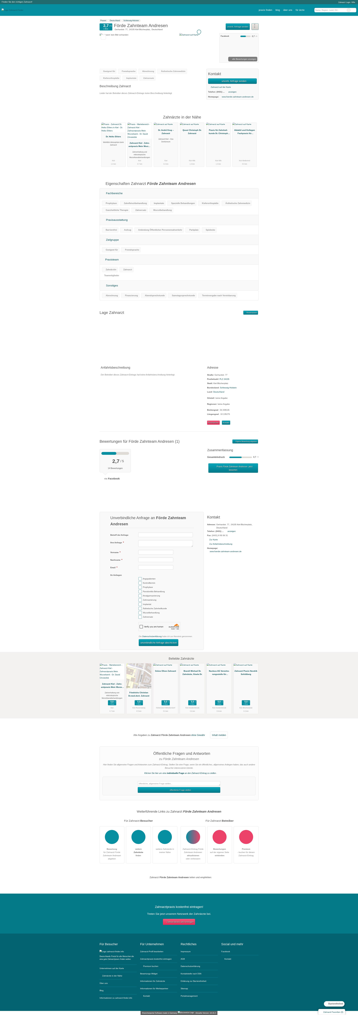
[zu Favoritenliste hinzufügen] (103, 37)
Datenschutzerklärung (152, 636)
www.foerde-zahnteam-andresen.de (238, 97)
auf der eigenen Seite (219, 852)
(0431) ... (220, 92)
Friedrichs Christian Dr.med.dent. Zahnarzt (138, 694)
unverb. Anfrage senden (237, 27)
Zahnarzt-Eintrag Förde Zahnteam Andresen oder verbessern (193, 854)
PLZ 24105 (224, 379)
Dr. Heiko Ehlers (113, 136)
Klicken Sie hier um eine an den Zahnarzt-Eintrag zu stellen (180, 773)
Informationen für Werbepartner (154, 988)
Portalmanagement (189, 996)
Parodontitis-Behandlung (154, 591)
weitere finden (138, 852)
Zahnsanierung (149, 600)
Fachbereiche (114, 193)
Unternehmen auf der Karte (112, 968)
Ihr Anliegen (116, 575)
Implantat (147, 604)
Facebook (225, 951)
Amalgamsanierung (151, 596)
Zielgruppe (112, 239)
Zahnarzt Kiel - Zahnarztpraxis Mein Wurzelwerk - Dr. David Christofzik (140, 145)
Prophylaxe (148, 587)
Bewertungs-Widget (148, 974)
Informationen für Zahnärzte (152, 981)
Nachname (115, 560)
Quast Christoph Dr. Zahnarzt (192, 131)
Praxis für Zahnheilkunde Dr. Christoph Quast (218, 132)
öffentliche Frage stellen (180, 790)
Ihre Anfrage (116, 542)
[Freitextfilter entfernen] (348, 10)
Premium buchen (150, 966)
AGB (183, 959)
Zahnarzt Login (344, 2)
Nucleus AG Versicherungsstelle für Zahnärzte (219, 673)
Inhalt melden (219, 735)
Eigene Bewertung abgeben (246, 441)
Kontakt (226, 423)
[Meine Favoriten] (310, 10)
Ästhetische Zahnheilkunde (155, 608)
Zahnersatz (148, 617)
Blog (277, 10)
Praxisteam (111, 259)
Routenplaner (251, 313)
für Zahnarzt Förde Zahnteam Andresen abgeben (112, 854)
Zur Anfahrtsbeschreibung (220, 544)
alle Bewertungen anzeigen (244, 59)
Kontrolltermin (149, 583)
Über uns (104, 983)
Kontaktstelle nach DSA (191, 974)
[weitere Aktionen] (255, 26)
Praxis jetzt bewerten (234, 468)
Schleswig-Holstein (228, 388)
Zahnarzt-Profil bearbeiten (151, 951)
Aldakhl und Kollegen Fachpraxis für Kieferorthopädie (244, 132)
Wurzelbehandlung (151, 613)
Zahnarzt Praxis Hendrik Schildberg (246, 672)
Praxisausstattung (116, 219)
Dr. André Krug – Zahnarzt (166, 131)
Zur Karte (213, 539)
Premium (253, 119)
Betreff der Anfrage (119, 535)
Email (113, 567)
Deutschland (218, 392)
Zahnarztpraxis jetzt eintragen (180, 922)
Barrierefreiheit (335, 1004)
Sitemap (184, 988)
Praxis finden (265, 10)
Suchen (354, 10)
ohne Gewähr (198, 735)
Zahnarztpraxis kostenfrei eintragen (156, 959)
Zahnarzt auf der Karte (220, 87)
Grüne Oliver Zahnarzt (165, 671)
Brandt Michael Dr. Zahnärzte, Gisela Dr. (192, 672)
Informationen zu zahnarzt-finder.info (116, 998)
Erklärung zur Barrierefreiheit (193, 981)
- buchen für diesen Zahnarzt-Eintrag (246, 852)
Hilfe (353, 2)
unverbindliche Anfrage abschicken (158, 642)
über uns (287, 10)
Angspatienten (149, 579)
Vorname (114, 552)
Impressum (186, 951)
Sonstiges (111, 285)
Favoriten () (333, 1012)
